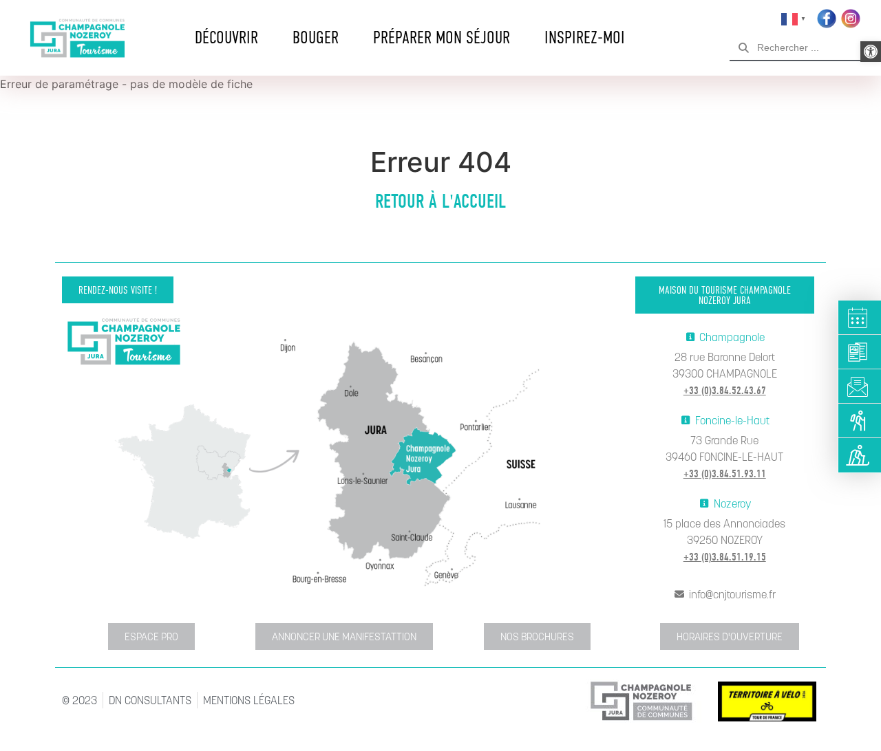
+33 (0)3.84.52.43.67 (724, 390)
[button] (870, 51)
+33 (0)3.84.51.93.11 (724, 474)
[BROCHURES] (860, 352)
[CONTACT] (860, 386)
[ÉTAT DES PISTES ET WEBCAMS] (860, 455)
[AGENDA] (860, 317)
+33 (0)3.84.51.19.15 (724, 557)
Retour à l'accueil (440, 202)
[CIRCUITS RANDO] (860, 421)
